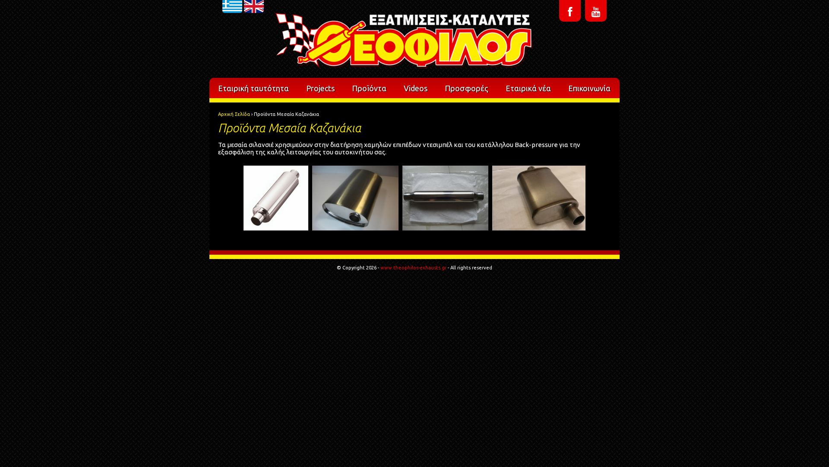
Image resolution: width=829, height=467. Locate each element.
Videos (415, 88)
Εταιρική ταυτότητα (253, 88)
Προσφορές (466, 88)
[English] (254, 23)
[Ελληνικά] (232, 23)
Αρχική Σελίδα (234, 114)
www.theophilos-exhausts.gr (413, 267)
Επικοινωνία (589, 88)
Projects (320, 88)
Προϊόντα (369, 88)
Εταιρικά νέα (528, 88)
